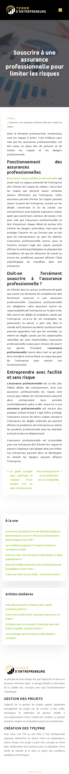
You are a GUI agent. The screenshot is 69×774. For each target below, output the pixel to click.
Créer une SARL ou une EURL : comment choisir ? (33, 574)
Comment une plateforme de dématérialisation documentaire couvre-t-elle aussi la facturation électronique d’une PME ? (32, 535)
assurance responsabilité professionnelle (33, 178)
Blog (13, 118)
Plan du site (34, 771)
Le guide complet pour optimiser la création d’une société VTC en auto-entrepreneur (21, 479)
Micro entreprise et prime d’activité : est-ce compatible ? (48, 477)
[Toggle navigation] (60, 10)
